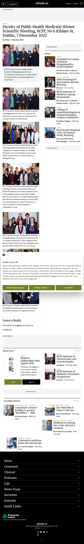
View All (77, 351)
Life (7, 483)
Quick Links (12, 506)
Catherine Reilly (26, 446)
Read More (77, 401)
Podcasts (10, 478)
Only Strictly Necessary (15, 288)
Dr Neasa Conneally (59, 420)
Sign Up (31, 382)
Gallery (5, 23)
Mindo (7, 40)
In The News (19, 405)
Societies (10, 495)
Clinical (9, 472)
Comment (11, 466)
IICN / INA (65, 77)
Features (21, 438)
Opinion (69, 420)
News (8, 461)
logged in (19, 325)
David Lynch (22, 416)
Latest (26, 405)
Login (13, 382)
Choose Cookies (40, 288)
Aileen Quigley (65, 121)
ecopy (22, 356)
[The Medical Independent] (47, 532)
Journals (10, 500)
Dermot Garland (44, 528)
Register (68, 3)
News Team (12, 489)
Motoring (59, 405)
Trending (32, 405)
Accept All (69, 288)
